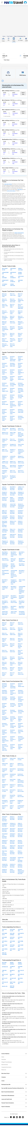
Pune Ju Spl (5, 167)
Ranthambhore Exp (7, 139)
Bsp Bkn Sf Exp (6, 158)
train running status (11, 190)
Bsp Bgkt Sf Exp (6, 149)
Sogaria (5, 113)
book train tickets (8, 184)
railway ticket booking (19, 232)
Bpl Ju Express (6, 100)
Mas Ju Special (6, 109)
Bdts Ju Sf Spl (5, 90)
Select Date (23, 93)
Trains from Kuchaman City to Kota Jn (11, 921)
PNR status (19, 189)
